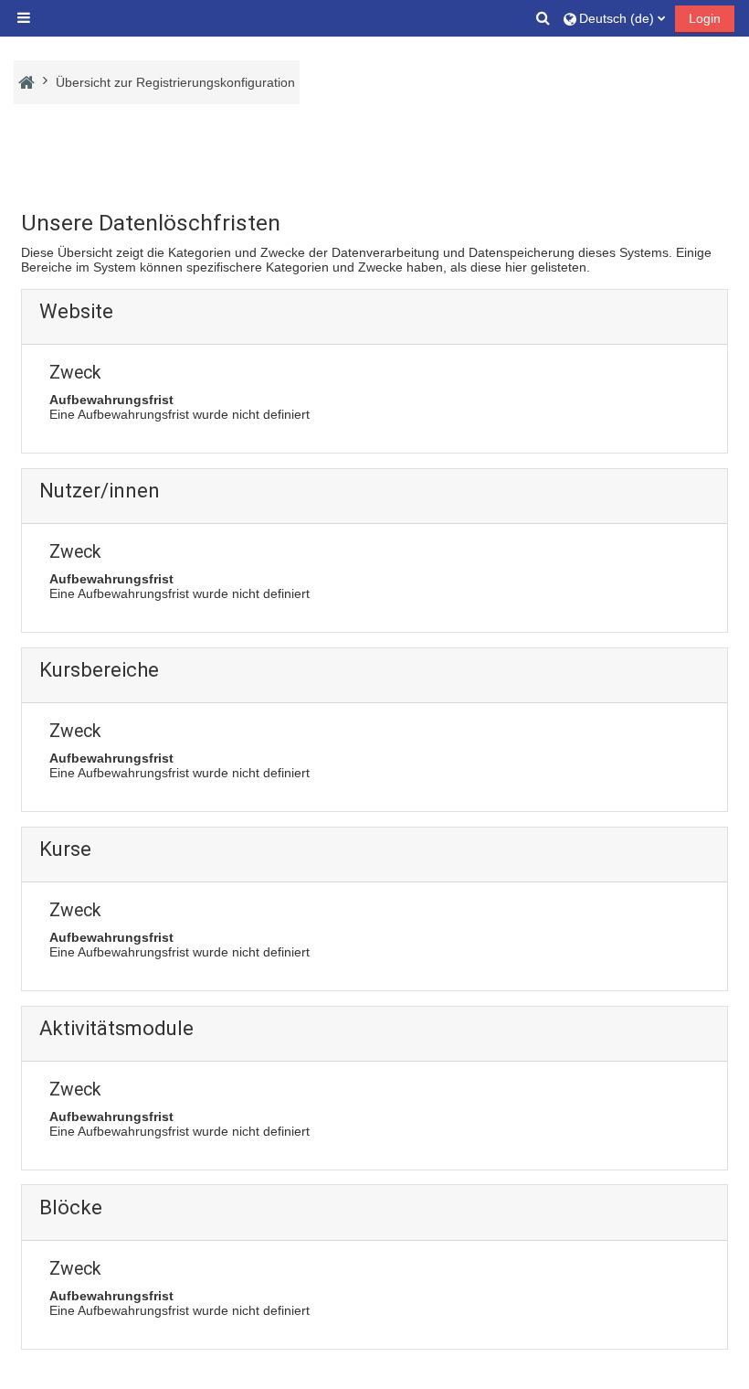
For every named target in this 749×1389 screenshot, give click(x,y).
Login (705, 18)
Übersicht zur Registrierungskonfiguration (175, 82)
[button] (544, 18)
